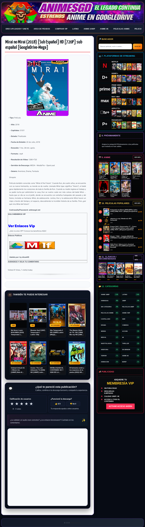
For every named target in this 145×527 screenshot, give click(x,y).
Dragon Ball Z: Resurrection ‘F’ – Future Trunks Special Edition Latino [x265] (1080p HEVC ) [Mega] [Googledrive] (123, 228)
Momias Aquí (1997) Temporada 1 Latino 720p (37, 332)
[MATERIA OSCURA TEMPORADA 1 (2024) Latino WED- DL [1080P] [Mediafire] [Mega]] (119, 113)
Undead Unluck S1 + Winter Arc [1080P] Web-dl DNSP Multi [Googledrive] (18, 370)
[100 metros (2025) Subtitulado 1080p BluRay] (134, 66)
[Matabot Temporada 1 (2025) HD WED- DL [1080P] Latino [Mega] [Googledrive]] (129, 113)
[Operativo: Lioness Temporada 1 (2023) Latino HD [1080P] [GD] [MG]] (129, 125)
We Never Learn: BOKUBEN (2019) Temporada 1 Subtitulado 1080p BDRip (17, 332)
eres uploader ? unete (17, 29)
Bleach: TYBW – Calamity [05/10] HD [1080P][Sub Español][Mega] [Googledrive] (123, 237)
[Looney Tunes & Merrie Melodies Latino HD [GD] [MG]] (139, 101)
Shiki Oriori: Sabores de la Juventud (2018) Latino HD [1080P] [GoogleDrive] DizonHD (122, 246)
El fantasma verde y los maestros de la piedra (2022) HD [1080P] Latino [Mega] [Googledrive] (77, 370)
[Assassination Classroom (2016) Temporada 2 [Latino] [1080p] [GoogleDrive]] (119, 101)
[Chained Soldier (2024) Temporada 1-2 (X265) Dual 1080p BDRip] (139, 90)
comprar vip (61, 29)
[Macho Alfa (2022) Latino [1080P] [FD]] (139, 125)
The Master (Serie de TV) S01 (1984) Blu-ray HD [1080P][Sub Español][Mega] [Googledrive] (77, 332)
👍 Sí (58, 404)
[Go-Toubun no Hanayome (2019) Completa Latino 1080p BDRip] (139, 66)
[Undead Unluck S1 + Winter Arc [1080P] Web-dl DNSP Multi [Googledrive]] (134, 78)
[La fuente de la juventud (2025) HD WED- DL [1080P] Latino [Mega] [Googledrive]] (124, 113)
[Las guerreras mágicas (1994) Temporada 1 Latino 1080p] (124, 66)
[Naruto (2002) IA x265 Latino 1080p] (129, 66)
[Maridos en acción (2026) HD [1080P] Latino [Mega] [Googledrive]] (124, 101)
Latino (75, 29)
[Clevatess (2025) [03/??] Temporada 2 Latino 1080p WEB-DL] (119, 78)
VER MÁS (137, 157)
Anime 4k (104, 29)
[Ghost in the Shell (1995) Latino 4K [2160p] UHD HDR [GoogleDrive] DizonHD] (134, 101)
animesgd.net (72, 12)
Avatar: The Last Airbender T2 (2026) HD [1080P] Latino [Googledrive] (37, 370)
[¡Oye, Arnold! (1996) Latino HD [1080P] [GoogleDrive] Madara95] (119, 125)
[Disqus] (47, 467)
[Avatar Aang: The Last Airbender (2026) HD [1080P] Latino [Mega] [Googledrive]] (114, 125)
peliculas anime (121, 29)
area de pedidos (42, 29)
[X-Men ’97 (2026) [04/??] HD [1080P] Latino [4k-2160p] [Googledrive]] (124, 78)
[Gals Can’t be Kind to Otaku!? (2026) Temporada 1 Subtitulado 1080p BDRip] (114, 90)
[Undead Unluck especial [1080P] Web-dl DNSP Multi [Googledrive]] (129, 78)
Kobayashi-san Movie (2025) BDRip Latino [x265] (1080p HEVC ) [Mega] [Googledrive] (123, 210)
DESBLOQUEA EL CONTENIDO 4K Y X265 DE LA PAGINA (56, 370)
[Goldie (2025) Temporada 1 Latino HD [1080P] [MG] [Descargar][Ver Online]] (139, 113)
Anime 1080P (89, 29)
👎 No (73, 404)
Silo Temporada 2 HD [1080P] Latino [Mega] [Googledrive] (56, 332)
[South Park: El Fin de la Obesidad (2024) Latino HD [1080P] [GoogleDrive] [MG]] (134, 125)
